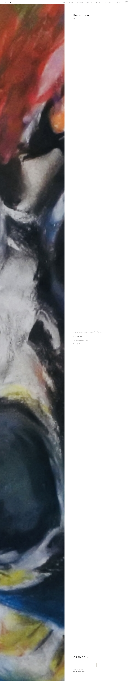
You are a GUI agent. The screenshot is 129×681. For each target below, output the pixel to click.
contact (119, 2)
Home (64, 2)
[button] (126, 2)
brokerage (80, 2)
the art (71, 2)
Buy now (91, 665)
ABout (111, 2)
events (98, 2)
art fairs (89, 2)
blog (104, 2)
